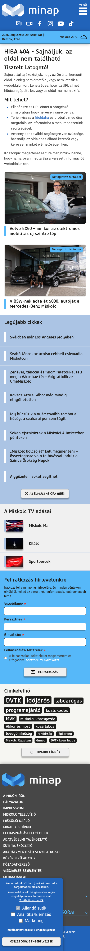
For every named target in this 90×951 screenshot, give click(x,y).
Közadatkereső (16, 864)
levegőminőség (19, 733)
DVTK (13, 700)
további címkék (47, 752)
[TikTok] (71, 24)
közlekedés (57, 710)
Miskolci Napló (16, 821)
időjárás (38, 700)
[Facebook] (40, 24)
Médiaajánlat (15, 877)
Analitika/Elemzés (34, 914)
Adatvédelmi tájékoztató (25, 839)
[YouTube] (60, 24)
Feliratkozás (47, 672)
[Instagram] (50, 24)
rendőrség (44, 734)
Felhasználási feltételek (23, 650)
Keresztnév (13, 619)
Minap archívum (17, 827)
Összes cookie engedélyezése (31, 941)
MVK (10, 718)
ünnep (40, 740)
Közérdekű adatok (19, 858)
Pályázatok (13, 802)
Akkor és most (18, 726)
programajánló (23, 710)
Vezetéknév (13, 604)
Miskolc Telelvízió (19, 814)
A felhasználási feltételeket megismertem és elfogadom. (40, 658)
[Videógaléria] (29, 24)
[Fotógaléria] (19, 24)
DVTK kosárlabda (63, 740)
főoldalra (42, 117)
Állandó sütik (34, 908)
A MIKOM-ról (14, 796)
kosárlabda (45, 726)
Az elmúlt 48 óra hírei (47, 493)
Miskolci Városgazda (37, 719)
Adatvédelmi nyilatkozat (42, 660)
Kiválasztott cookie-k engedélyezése (31, 929)
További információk (31, 900)
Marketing (34, 920)
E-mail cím (12, 635)
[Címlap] (30, 10)
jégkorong (65, 734)
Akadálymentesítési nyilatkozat (31, 852)
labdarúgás (68, 701)
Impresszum (13, 808)
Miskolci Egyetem (18, 740)
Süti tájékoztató (17, 846)
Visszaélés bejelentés (22, 871)
